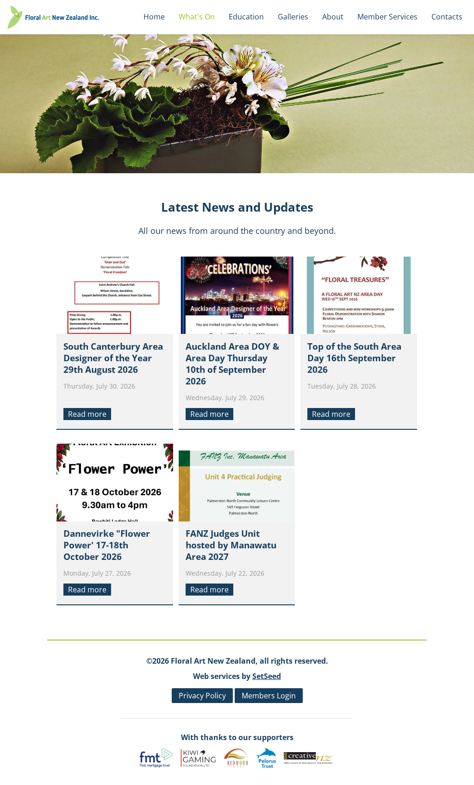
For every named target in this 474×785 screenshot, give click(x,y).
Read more (87, 414)
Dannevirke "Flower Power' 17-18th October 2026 (106, 545)
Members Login (269, 696)
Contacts (446, 17)
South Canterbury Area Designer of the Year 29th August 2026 (113, 358)
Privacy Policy (202, 696)
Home (154, 17)
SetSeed (266, 676)
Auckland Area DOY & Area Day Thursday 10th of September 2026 (232, 363)
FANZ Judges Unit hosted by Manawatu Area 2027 (231, 545)
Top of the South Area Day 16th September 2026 (354, 358)
